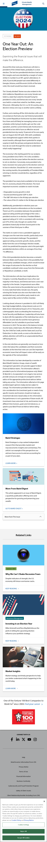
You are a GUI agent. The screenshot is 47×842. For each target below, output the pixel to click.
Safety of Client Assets (23, 791)
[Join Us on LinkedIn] (17, 739)
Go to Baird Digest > (14, 508)
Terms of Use (23, 772)
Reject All (23, 831)
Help (23, 757)
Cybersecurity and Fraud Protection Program (23, 786)
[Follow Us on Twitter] (23, 739)
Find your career (32, 704)
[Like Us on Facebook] (12, 739)
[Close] (44, 801)
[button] (3, 3)
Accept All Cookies (23, 838)
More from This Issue (12, 517)
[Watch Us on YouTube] (29, 739)
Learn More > (11, 463)
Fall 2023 (17, 36)
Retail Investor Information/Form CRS (23, 762)
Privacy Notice (23, 767)
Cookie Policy (16, 820)
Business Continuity (23, 781)
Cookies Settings (23, 825)
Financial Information (23, 776)
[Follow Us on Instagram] (35, 739)
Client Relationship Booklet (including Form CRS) (23, 795)
